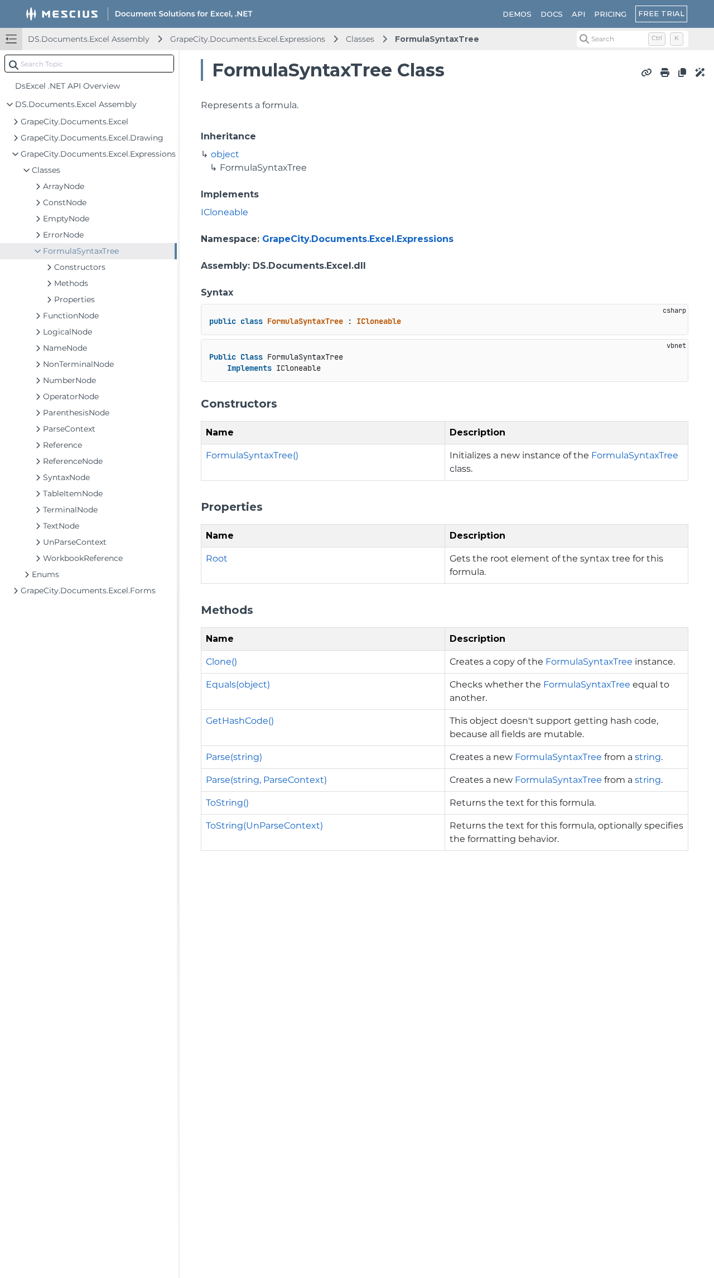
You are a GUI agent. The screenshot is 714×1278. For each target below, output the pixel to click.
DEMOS (517, 13)
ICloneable (224, 212)
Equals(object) (238, 684)
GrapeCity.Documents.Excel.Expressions (247, 39)
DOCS (552, 13)
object (225, 154)
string (648, 757)
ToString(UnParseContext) (264, 825)
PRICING (610, 13)
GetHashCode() (240, 720)
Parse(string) (234, 757)
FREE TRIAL (661, 13)
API (578, 13)
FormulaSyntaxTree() (252, 455)
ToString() (227, 802)
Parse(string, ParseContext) (266, 779)
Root (217, 558)
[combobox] (89, 63)
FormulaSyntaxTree (437, 39)
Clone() (221, 661)
